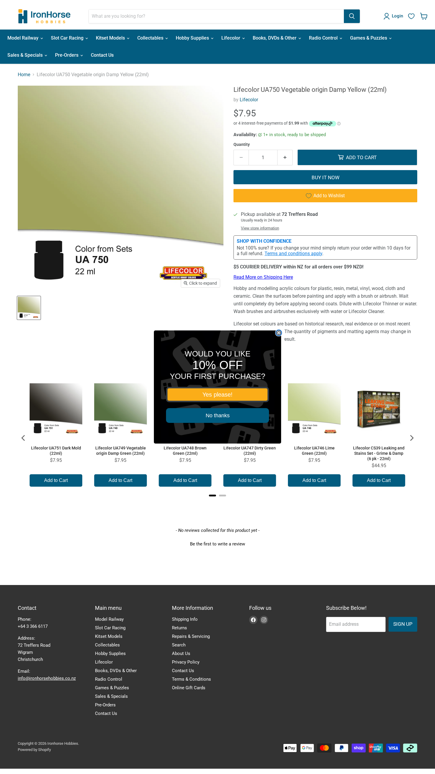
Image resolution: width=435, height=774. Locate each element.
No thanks (218, 415)
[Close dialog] (279, 333)
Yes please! (217, 394)
